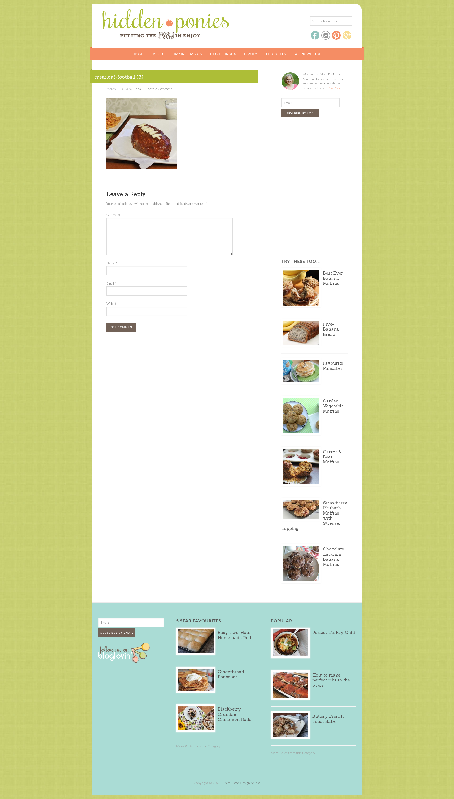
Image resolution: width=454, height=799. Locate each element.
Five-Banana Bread (331, 329)
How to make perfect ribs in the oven (331, 680)
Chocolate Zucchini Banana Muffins (333, 556)
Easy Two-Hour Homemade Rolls (235, 635)
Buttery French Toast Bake (328, 718)
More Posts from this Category (198, 746)
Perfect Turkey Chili (333, 632)
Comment (114, 215)
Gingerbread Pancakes (231, 674)
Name (111, 263)
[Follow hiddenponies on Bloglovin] (125, 661)
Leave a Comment (159, 89)
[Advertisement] (310, 156)
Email (111, 283)
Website (112, 304)
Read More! (335, 88)
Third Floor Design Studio (241, 783)
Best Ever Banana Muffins (333, 278)
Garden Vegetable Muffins (333, 406)
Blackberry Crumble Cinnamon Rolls (234, 714)
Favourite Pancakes (333, 365)
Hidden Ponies (133, 23)
